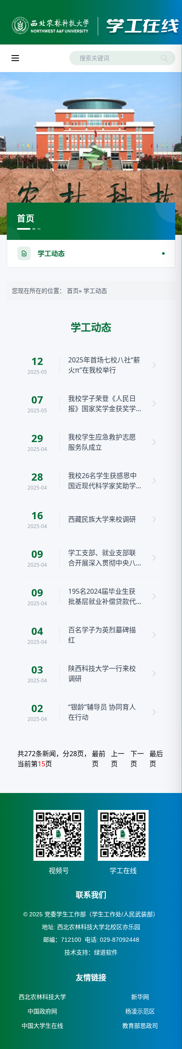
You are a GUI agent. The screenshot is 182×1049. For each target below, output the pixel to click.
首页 (73, 291)
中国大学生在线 (42, 1025)
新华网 (140, 996)
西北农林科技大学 (42, 996)
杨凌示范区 (140, 1011)
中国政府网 (42, 1011)
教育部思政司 (140, 1025)
